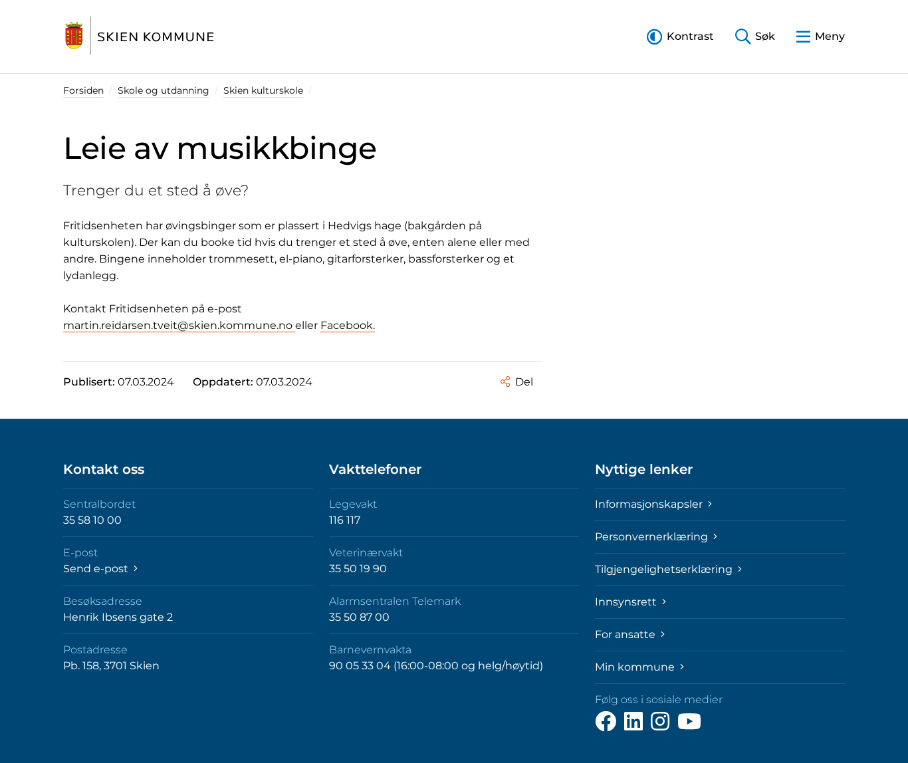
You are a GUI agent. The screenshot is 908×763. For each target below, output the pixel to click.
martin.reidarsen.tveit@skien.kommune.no (179, 325)
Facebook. (347, 325)
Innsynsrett (627, 602)
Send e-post (97, 568)
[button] (680, 36)
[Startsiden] (139, 36)
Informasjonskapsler (650, 504)
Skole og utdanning (163, 90)
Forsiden (83, 90)
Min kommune (636, 667)
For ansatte (626, 634)
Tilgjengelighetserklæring (665, 569)
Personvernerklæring (653, 536)
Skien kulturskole (263, 90)
